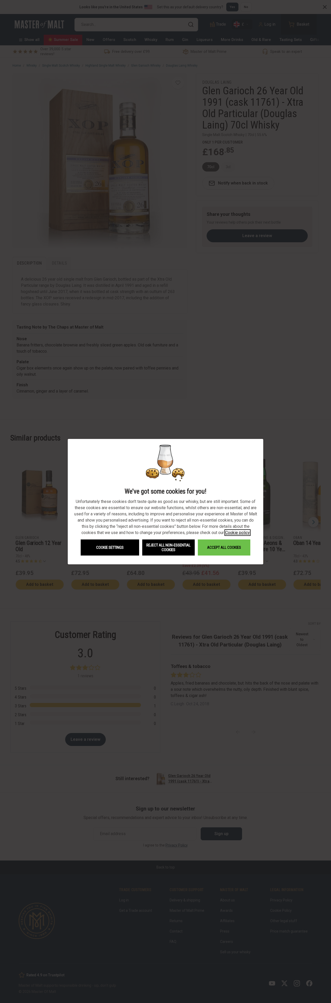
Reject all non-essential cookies (168, 547)
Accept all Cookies (224, 547)
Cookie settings (110, 547)
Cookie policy (237, 532)
